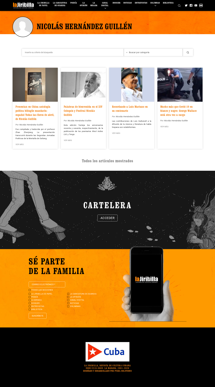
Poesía (73, 2)
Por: (18, 125)
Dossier (117, 2)
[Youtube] (196, 5)
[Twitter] (186, 5)
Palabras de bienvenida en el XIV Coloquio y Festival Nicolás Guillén (83, 111)
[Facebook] (191, 5)
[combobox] (153, 52)
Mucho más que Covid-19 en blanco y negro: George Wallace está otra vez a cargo (178, 111)
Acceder (107, 218)
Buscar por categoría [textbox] (139, 52)
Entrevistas (141, 2)
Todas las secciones (42, 290)
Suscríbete (37, 316)
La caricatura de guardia (60, 4)
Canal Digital (105, 4)
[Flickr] (201, 5)
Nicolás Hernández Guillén (31, 125)
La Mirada (93, 4)
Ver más (20, 144)
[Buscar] (179, 5)
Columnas (155, 2)
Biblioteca (168, 2)
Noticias (127, 2)
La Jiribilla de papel (43, 4)
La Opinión (83, 4)
